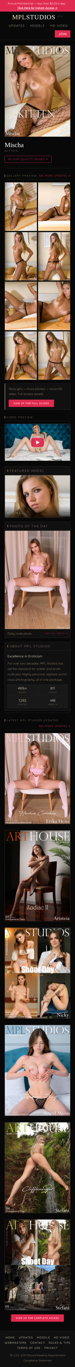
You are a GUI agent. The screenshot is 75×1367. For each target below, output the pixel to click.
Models (37, 26)
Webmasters (15, 1342)
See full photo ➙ (56, 633)
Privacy (51, 1348)
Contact (37, 1342)
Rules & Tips (59, 1342)
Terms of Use (29, 1348)
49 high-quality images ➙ (28, 159)
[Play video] (37, 442)
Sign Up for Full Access (31, 403)
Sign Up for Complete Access (37, 1318)
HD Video (59, 26)
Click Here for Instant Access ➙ (38, 8)
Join (62, 34)
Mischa (14, 144)
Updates (17, 26)
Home (10, 1337)
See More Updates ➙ (54, 175)
